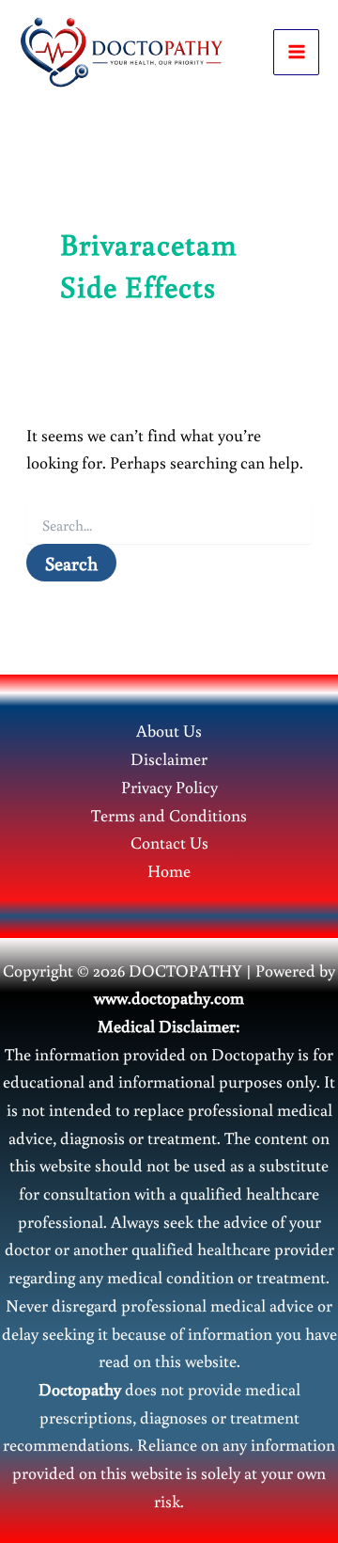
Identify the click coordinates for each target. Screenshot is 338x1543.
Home (169, 870)
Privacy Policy (169, 786)
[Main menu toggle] (296, 52)
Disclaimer (169, 758)
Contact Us (169, 842)
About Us (169, 730)
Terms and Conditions (169, 814)
